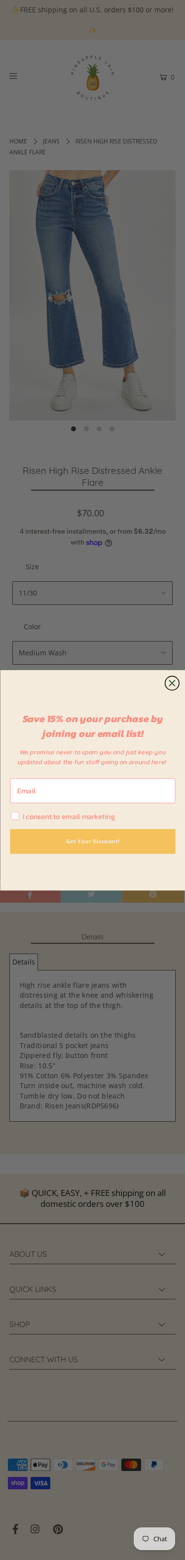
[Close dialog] (172, 682)
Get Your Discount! (92, 841)
